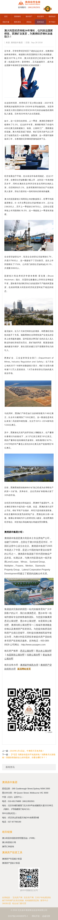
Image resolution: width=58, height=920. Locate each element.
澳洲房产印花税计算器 (12, 859)
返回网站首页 (24, 669)
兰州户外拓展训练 (43, 897)
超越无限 (46, 916)
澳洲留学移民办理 (29, 665)
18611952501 (28, 801)
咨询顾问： (29, 7)
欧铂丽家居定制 (32, 900)
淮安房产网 (29, 897)
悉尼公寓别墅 (27, 651)
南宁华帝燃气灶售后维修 (13, 900)
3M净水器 (6, 903)
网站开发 (36, 916)
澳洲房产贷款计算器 (11, 863)
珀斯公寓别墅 (33, 655)
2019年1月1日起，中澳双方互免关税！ (27, 751)
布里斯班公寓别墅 (16, 655)
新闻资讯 (10, 767)
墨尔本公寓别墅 (44, 651)
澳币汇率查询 (8, 846)
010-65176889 (15, 801)
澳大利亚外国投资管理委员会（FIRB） (19, 838)
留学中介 (44, 900)
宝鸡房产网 (17, 897)
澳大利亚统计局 (9, 842)
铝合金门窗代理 (19, 903)
